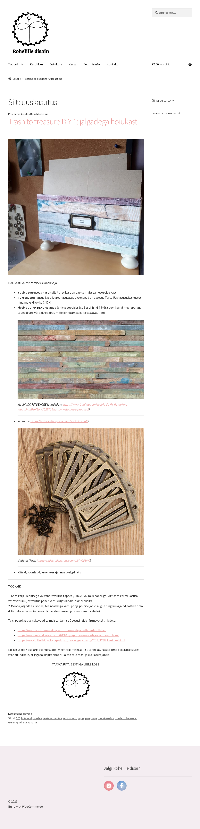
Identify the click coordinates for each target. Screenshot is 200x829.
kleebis (37, 718)
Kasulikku (36, 64)
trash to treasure (125, 718)
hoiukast (26, 718)
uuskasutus (30, 722)
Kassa (73, 64)
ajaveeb (27, 713)
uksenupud (15, 722)
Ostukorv (56, 64)
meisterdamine (52, 718)
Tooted (13, 64)
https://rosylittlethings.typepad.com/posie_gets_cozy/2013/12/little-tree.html (71, 640)
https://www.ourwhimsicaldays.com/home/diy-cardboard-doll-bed (62, 630)
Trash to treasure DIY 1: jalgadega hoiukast (72, 121)
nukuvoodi (69, 718)
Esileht (17, 78)
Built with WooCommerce (25, 806)
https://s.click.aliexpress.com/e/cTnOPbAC (59, 421)
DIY (18, 718)
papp (81, 718)
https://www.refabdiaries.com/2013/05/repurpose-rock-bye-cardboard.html (68, 635)
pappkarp (91, 718)
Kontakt (112, 64)
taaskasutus (106, 718)
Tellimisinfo (91, 64)
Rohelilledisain (39, 114)
